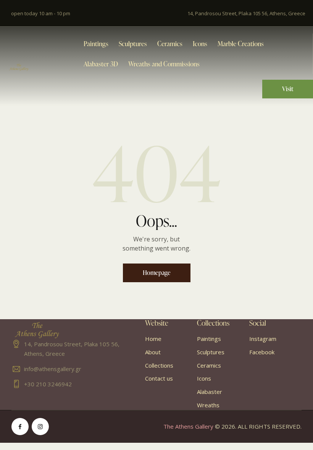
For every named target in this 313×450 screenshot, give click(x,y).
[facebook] (20, 426)
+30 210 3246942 (48, 384)
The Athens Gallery (188, 426)
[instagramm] (40, 426)
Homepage (157, 272)
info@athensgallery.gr (52, 369)
